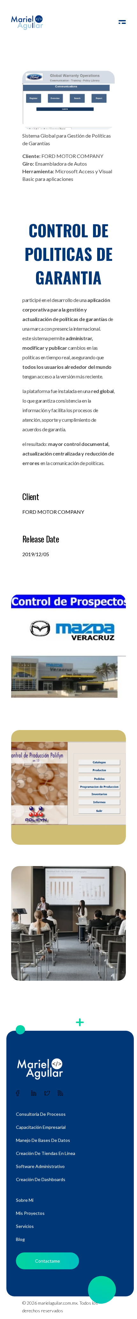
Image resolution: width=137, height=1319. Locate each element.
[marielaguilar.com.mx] (27, 23)
